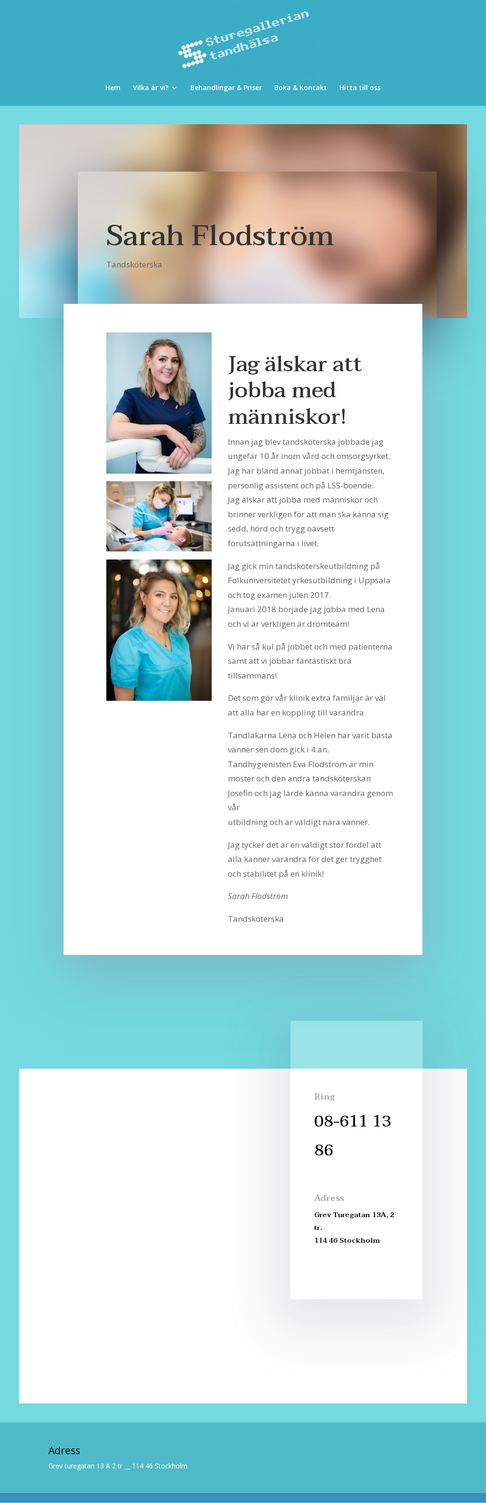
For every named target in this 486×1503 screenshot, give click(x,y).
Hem (113, 88)
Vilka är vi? (150, 88)
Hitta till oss (360, 88)
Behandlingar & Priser (226, 88)
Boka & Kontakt (300, 88)
